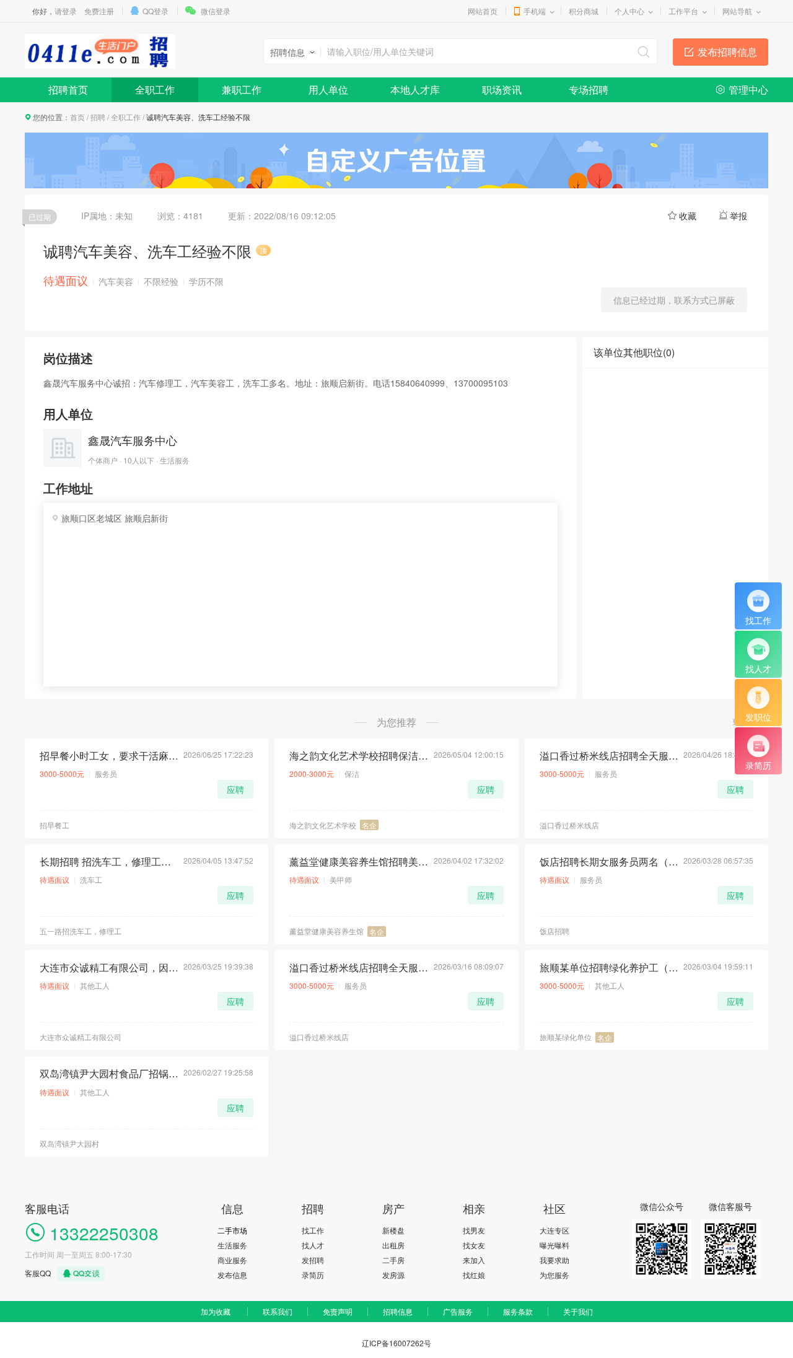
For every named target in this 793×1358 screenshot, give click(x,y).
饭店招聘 (554, 931)
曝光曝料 (554, 1245)
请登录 (66, 11)
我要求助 (554, 1260)
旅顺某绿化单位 (566, 1037)
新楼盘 (393, 1230)
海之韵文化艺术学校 (322, 825)
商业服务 (232, 1260)
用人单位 (328, 89)
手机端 (535, 11)
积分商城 (583, 11)
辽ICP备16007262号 (396, 1343)
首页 (77, 117)
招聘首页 (68, 89)
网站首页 (482, 11)
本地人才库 (415, 89)
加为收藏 (215, 1311)
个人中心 (629, 11)
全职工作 (155, 89)
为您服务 (554, 1274)
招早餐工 (54, 825)
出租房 (393, 1245)
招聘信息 (398, 1311)
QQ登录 (155, 11)
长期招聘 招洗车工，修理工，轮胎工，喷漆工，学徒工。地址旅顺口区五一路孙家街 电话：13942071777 (109, 862)
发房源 (393, 1274)
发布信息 (232, 1274)
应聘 (235, 789)
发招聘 (313, 1260)
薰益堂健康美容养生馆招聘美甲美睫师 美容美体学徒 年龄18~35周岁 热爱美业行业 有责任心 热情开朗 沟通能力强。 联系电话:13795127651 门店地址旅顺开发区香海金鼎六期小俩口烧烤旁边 (358, 862)
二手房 (393, 1260)
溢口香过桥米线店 (569, 825)
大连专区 (554, 1230)
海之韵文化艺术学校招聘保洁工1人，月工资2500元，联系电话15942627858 (358, 756)
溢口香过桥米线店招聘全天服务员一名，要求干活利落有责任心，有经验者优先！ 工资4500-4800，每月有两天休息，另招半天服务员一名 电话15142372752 (358, 968)
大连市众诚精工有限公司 (80, 1037)
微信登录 (215, 11)
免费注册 (99, 11)
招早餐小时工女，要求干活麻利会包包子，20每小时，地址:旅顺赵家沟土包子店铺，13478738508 (109, 756)
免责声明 (338, 1311)
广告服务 (458, 1311)
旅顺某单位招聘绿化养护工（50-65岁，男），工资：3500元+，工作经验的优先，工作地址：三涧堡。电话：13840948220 (609, 968)
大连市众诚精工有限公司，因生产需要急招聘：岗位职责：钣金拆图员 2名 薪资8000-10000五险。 (109, 968)
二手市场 (232, 1230)
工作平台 (683, 11)
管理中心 (748, 89)
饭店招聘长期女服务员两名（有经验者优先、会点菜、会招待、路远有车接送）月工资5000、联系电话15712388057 (609, 862)
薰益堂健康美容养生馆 (326, 931)
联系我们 (277, 1311)
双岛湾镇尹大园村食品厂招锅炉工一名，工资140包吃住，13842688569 (109, 1073)
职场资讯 (502, 89)
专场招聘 (588, 89)
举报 (738, 215)
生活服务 (232, 1245)
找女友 (474, 1245)
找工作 (313, 1230)
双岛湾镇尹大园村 (69, 1143)
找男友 (474, 1230)
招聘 (97, 117)
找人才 (313, 1245)
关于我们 (578, 1311)
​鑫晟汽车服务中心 (132, 440)
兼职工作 (241, 89)
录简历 (313, 1274)
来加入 (474, 1260)
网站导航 (737, 11)
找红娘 (474, 1274)
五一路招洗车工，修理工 (80, 931)
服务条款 (518, 1311)
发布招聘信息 (727, 52)
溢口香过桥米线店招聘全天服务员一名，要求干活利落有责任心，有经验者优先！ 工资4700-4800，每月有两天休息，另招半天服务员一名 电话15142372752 (609, 756)
